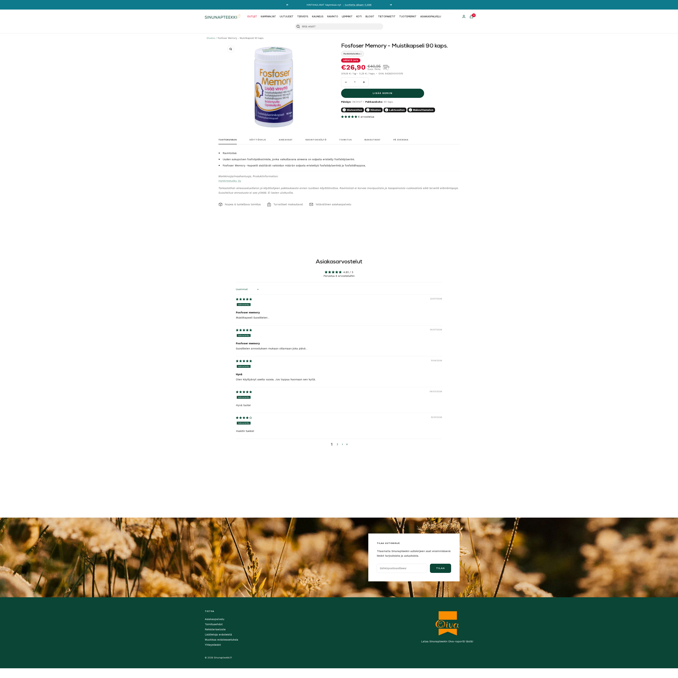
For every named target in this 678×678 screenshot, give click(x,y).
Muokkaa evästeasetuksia (221, 639)
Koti (359, 17)
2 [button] (337, 444)
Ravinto (332, 17)
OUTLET (252, 17)
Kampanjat (268, 17)
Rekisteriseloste (215, 629)
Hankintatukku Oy (229, 180)
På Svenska (400, 139)
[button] (349, 116)
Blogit (369, 17)
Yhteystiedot (213, 644)
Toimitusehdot (214, 624)
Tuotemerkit (408, 17)
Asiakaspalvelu (430, 17)
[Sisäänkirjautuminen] (463, 16)
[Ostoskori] (471, 16)
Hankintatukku (352, 53)
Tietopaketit (387, 17)
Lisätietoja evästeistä (218, 634)
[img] (244, 299)
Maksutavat (372, 139)
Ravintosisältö (315, 139)
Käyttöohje (257, 139)
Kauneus (317, 17)
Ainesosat (286, 139)
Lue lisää (361, 4)
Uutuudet (286, 17)
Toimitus (345, 139)
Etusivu (211, 38)
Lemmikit (347, 17)
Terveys (302, 17)
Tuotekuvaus (227, 139)
